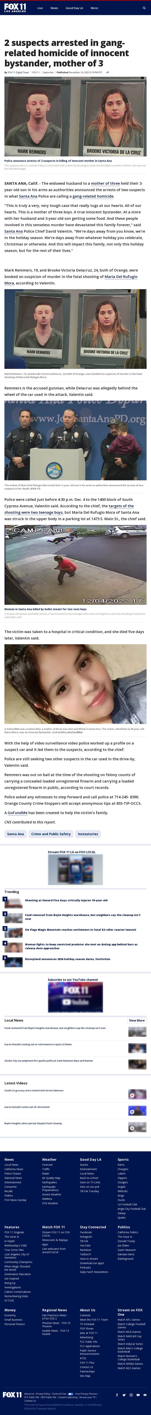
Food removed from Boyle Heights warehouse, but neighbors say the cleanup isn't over (55, 1028)
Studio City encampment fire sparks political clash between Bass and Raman (48, 1060)
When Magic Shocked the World (17, 1268)
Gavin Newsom (127, 1250)
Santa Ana (48, 72)
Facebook (86, 1232)
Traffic (46, 1169)
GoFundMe (17, 812)
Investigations (12, 1287)
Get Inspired (11, 1278)
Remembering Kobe (16, 1296)
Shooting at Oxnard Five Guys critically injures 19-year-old (66, 900)
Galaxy (122, 1213)
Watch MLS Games (129, 1368)
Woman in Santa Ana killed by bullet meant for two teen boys (45, 609)
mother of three (105, 183)
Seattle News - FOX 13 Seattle (55, 1332)
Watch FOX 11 (53, 1227)
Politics (8, 1195)
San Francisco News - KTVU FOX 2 (55, 1316)
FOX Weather (50, 1203)
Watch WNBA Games (130, 1363)
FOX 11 (36, 72)
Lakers (122, 1173)
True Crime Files (14, 1250)
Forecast (47, 1164)
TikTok (84, 1241)
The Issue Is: (11, 1236)
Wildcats (123, 1191)
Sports (123, 1159)
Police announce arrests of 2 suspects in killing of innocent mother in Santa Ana (58, 160)
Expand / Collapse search (144, 8)
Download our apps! (92, 1263)
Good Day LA (90, 1159)
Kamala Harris (126, 1254)
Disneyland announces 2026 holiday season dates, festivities (67, 959)
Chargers (123, 1169)
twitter (124, 1395)
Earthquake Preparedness (50, 1188)
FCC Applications (90, 1346)
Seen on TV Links (90, 1182)
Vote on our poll (89, 1186)
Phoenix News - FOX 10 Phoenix (56, 1324)
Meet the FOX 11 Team (94, 1319)
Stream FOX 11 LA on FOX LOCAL (72, 852)
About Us (87, 1310)
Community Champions (18, 1262)
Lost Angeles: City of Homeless (16, 1256)
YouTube (85, 1245)
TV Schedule (87, 1324)
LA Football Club (127, 1204)
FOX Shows (87, 1328)
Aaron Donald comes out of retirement (27, 1107)
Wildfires (47, 1199)
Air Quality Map (51, 1178)
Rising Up (9, 1283)
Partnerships (87, 1371)
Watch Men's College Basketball (130, 1350)
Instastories (88, 834)
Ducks (121, 1200)
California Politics (128, 1232)
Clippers (122, 1178)
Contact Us (86, 1367)
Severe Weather (51, 1194)
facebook (117, 1395)
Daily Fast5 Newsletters (94, 1272)
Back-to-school (89, 1178)
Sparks (122, 1217)
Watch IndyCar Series (130, 1344)
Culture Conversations (17, 1291)
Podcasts (85, 1267)
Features (11, 1227)
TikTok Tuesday (89, 1191)
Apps (45, 1244)
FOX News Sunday (15, 1200)
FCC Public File (88, 1341)
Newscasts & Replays (55, 1240)
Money (10, 1310)
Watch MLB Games (129, 1331)
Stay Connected (93, 1227)
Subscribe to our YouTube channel (73, 980)
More (94, 8)
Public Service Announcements (89, 1352)
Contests (85, 1315)
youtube (138, 1395)
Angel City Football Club (132, 1208)
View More (137, 1020)
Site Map (85, 1376)
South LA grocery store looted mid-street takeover (34, 1090)
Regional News (54, 1310)
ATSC (83, 1358)
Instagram (86, 1236)
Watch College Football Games (131, 1325)
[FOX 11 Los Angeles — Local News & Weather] (16, 7)
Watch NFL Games (129, 1319)
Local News (13, 1020)
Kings (121, 1195)
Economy (10, 1315)
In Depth (9, 1241)
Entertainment (12, 1182)
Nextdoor (85, 1250)
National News (13, 1178)
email (145, 1395)
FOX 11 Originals (14, 1232)
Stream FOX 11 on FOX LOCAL (56, 1233)
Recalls (8, 1191)
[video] (137, 1094)
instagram (131, 1395)
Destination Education (17, 1274)
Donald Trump (126, 1241)
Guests (84, 1164)
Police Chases (12, 1173)
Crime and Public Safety (51, 834)
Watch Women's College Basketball (129, 1357)
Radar (45, 1173)
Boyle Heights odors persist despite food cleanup (33, 1123)
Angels (122, 1186)
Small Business (13, 1319)
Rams (121, 1164)
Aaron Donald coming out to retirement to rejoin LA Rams (38, 1044)
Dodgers (123, 1182)
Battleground (125, 1258)
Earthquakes (49, 1182)
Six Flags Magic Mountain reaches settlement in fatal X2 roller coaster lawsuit (80, 929)
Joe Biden (123, 1245)
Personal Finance (14, 1324)
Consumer (10, 1186)
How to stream (89, 1258)
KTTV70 (9, 1300)
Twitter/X (85, 1254)
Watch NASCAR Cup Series (129, 1337)
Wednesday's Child (15, 1245)
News (9, 1159)
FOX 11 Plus (87, 1362)
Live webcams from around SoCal (54, 1250)
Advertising (86, 1337)
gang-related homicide (93, 196)
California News (13, 1169)
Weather (49, 1159)
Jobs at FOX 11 (89, 1333)
